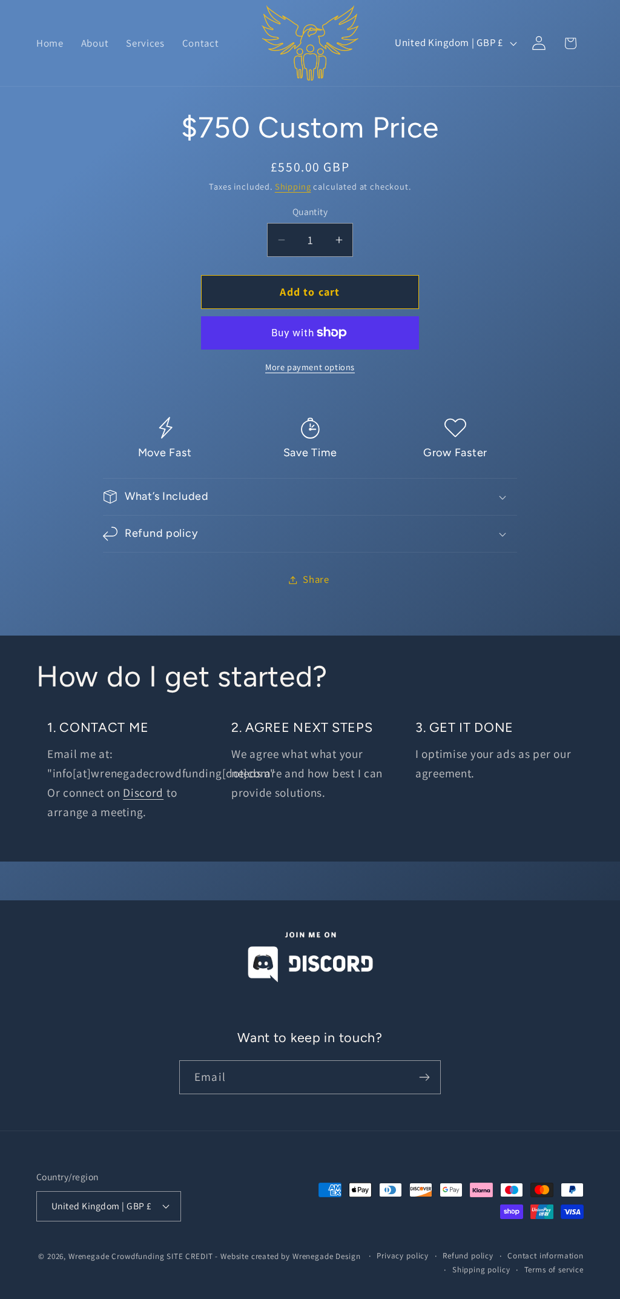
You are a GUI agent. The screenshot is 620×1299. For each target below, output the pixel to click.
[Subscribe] (424, 1077)
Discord (143, 792)
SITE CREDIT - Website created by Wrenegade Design (265, 1256)
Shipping (293, 186)
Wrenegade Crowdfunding (116, 1256)
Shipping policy (481, 1269)
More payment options (310, 367)
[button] (310, 497)
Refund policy (468, 1256)
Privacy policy (403, 1256)
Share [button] (316, 579)
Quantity (310, 211)
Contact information (545, 1256)
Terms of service (554, 1269)
